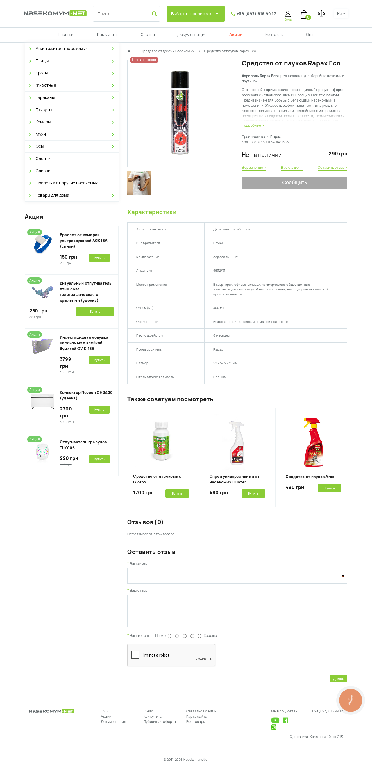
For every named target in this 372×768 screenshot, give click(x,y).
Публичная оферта (160, 721)
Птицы (42, 60)
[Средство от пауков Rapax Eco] (180, 164)
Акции (236, 34)
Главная (66, 34)
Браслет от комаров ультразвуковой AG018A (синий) (84, 240)
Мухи (41, 134)
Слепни (43, 158)
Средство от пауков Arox (310, 476)
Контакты (274, 34)
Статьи (148, 34)
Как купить (107, 34)
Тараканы (45, 97)
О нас (148, 711)
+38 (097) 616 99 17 (256, 13)
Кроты (42, 73)
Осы (40, 146)
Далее (338, 678)
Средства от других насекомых (67, 183)
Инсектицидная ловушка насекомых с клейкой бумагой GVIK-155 (84, 343)
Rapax (275, 136)
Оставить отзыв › (332, 167)
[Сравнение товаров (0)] (321, 13)
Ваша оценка (141, 635)
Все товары (195, 721)
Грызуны (44, 109)
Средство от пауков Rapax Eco (230, 51)
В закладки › (292, 167)
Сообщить (294, 182)
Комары (43, 122)
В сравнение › (254, 167)
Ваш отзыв (138, 590)
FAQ (104, 711)
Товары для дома (52, 195)
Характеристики (151, 212)
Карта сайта (197, 716)
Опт (310, 34)
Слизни (43, 170)
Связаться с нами (201, 711)
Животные (46, 85)
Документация (192, 34)
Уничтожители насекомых (61, 48)
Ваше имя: (138, 563)
